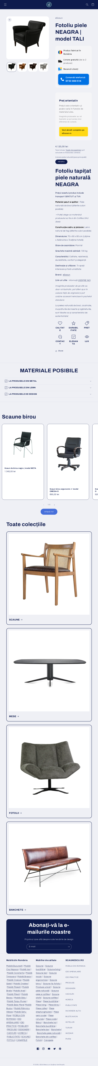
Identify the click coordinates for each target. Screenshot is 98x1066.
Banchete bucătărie (45, 1026)
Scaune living (53, 969)
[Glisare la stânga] (43, 505)
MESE (12, 716)
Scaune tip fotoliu (51, 984)
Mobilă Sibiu (20, 998)
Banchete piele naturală (48, 1033)
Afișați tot (49, 512)
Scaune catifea (50, 998)
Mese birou (54, 1005)
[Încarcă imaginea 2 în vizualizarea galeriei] (22, 67)
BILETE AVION (71, 1016)
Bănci (38, 1022)
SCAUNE (14, 619)
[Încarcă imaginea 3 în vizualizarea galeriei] (32, 67)
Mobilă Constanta (15, 973)
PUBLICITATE (13, 1037)
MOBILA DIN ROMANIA (75, 966)
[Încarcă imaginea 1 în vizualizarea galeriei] (11, 67)
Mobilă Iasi (25, 969)
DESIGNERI (23, 1030)
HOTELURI (70, 1022)
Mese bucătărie (50, 1001)
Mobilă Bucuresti (14, 966)
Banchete (56, 1030)
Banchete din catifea (46, 1037)
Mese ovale (51, 1019)
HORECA (22, 1033)
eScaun (66, 275)
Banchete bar (42, 1030)
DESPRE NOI (84, 280)
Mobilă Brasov (24, 977)
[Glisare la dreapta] (54, 505)
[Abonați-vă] (68, 947)
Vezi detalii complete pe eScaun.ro (73, 131)
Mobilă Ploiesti (14, 987)
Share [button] (60, 351)
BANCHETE (16, 909)
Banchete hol (50, 1022)
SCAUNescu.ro (45, 1064)
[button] (5, 4)
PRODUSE (12, 1030)
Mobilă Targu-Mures (16, 1001)
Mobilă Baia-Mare (15, 1005)
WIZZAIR (69, 1033)
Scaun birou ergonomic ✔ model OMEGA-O (64, 490)
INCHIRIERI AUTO (73, 1011)
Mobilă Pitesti (13, 994)
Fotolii (39, 1040)
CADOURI (11, 1033)
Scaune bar (41, 973)
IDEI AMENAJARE (73, 972)
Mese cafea (41, 1008)
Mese (38, 1001)
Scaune (39, 966)
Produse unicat (43, 987)
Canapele (48, 1040)
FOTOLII (14, 813)
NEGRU (61, 162)
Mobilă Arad (19, 991)
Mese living (41, 1005)
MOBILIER (23, 1026)
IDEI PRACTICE (72, 977)
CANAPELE (21, 1040)
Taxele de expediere (73, 150)
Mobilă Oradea (21, 984)
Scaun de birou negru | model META (20, 468)
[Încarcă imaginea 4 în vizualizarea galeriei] (43, 67)
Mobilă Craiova (14, 980)
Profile (68, 1039)
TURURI (68, 1028)
